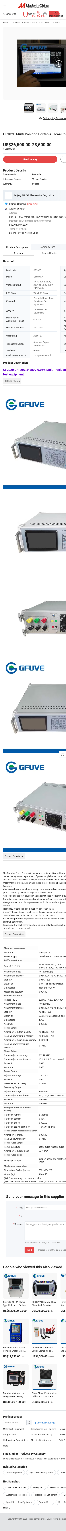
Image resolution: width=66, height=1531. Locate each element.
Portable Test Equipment (45, 1494)
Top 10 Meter (45, 1502)
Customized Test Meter (16, 1494)
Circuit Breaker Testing (41, 1434)
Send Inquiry (30, 159)
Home (5, 22)
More (5, 1507)
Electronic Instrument (41, 22)
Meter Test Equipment (13, 1428)
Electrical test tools (40, 1440)
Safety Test (38, 1487)
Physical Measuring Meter (41, 1472)
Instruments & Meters (20, 22)
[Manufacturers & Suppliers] (33, 5)
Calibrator (57, 22)
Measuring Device (14, 1472)
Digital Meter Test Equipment (19, 1502)
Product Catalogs (46, 1422)
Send (29, 1249)
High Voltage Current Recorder (17, 1440)
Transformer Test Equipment (44, 1428)
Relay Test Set (9, 1434)
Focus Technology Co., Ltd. (39, 1519)
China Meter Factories (16, 1487)
